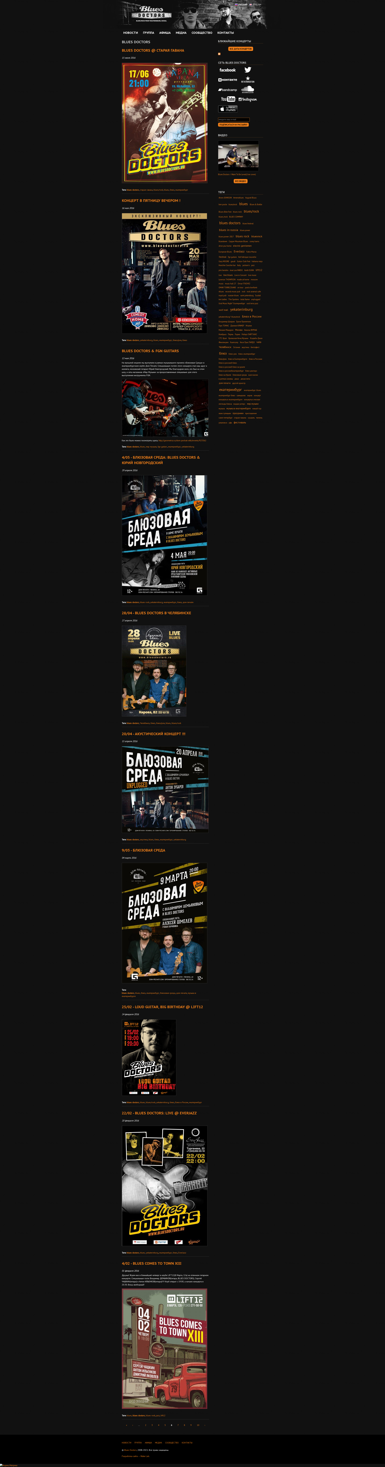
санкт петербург (226, 417)
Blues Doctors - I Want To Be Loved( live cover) (237, 174)
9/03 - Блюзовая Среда (143, 850)
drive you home (225, 246)
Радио (237, 334)
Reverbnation (248, 80)
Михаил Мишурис (226, 330)
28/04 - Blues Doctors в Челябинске (156, 613)
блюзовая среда (167, 993)
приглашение (251, 413)
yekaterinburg (146, 340)
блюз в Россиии (255, 359)
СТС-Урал (223, 338)
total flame (245, 299)
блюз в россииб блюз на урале (232, 367)
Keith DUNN (249, 270)
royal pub (222, 295)
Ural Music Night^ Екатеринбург (232, 303)
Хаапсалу (234, 342)
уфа (230, 422)
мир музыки (151, 446)
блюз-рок (233, 354)
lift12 (163, 1415)
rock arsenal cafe (254, 291)
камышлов (241, 395)
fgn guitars (162, 446)
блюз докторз (251, 371)
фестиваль (240, 422)
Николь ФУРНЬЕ (250, 330)
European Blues (225, 252)
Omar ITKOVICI (244, 283)
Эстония (236, 347)
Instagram (248, 99)
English (257, 4)
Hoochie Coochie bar (227, 265)
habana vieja (257, 261)
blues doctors (133, 189)
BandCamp (228, 89)
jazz (158, 1415)
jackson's (246, 265)
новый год (256, 408)
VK (228, 80)
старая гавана (146, 189)
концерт (257, 395)
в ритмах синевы (226, 379)
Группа (148, 33)
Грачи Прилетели (243, 321)
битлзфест (255, 347)
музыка (222, 408)
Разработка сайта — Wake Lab (135, 1456)
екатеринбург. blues (252, 390)
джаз (236, 379)
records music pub (232, 291)
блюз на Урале (225, 375)
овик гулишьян (225, 413)
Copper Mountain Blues (238, 241)
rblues (221, 291)
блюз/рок (177, 340)
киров (249, 395)
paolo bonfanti (251, 287)
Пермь (230, 334)
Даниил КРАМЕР (237, 325)
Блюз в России (181, 1102)
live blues (228, 275)
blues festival (248, 223)
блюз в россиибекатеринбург (231, 371)
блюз (172, 189)
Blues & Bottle (256, 204)
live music (252, 275)
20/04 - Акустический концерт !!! (153, 734)
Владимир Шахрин (227, 321)
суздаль (251, 417)
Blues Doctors (130, 1450)
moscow (254, 279)
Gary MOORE (224, 261)
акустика (144, 839)
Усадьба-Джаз (256, 338)
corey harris (254, 241)
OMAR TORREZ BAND (227, 287)
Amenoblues (238, 197)
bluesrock (256, 236)
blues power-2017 (226, 236)
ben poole (223, 204)
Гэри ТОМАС (224, 325)
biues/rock (233, 204)
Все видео (240, 181)
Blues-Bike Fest (225, 212)
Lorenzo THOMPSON (227, 279)
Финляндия (223, 342)
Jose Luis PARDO (236, 270)
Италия (249, 325)
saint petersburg (247, 295)
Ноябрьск (222, 334)
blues (166, 189)
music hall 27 (230, 283)
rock (243, 291)
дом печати (188, 602)
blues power (245, 230)
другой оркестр (238, 383)
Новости (130, 33)
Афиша (164, 33)
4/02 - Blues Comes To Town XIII (151, 1263)
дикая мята (245, 379)
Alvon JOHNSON (225, 197)
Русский (243, 4)
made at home (243, 279)
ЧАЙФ (258, 342)
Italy (239, 265)
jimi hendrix (223, 270)
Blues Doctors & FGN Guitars (150, 351)
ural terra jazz (252, 303)
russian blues (233, 295)
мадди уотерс (239, 404)
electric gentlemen (242, 245)
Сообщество (201, 33)
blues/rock (158, 189)
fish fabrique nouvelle (247, 257)
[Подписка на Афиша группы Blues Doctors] (219, 53)
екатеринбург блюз (227, 395)
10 (198, 1425)
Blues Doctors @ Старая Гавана (153, 50)
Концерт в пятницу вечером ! (151, 200)
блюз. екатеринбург (246, 354)
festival (222, 256)
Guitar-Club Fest (243, 261)
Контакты (225, 33)
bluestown (223, 241)
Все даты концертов (241, 48)
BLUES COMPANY (236, 217)
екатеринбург (181, 189)
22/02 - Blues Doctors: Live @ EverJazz (159, 1113)
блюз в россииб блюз (228, 363)
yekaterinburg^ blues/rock (229, 317)
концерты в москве (252, 399)
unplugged (255, 299)
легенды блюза (225, 404)
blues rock (144, 602)
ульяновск (223, 422)
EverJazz (182, 1252)
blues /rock (223, 217)
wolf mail (223, 309)
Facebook (228, 70)
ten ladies (223, 299)
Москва (238, 329)
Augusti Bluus (250, 197)
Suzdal (258, 295)
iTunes (228, 109)
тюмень (259, 417)
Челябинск (145, 723)
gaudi (233, 261)
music (221, 283)
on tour (240, 287)
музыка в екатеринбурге (238, 408)
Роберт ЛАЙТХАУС (249, 334)
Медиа (180, 33)
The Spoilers (233, 299)
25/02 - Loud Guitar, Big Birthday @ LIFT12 (162, 1007)
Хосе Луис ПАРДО (247, 342)
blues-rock (237, 212)
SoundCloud (248, 89)
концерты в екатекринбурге (230, 399)
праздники (238, 413)
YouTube (228, 99)
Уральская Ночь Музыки (238, 338)
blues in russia (228, 230)
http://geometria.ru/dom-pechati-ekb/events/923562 (182, 440)
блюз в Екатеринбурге (237, 359)
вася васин (253, 375)
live (220, 275)
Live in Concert (240, 275)
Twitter (248, 70)
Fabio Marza (251, 252)
